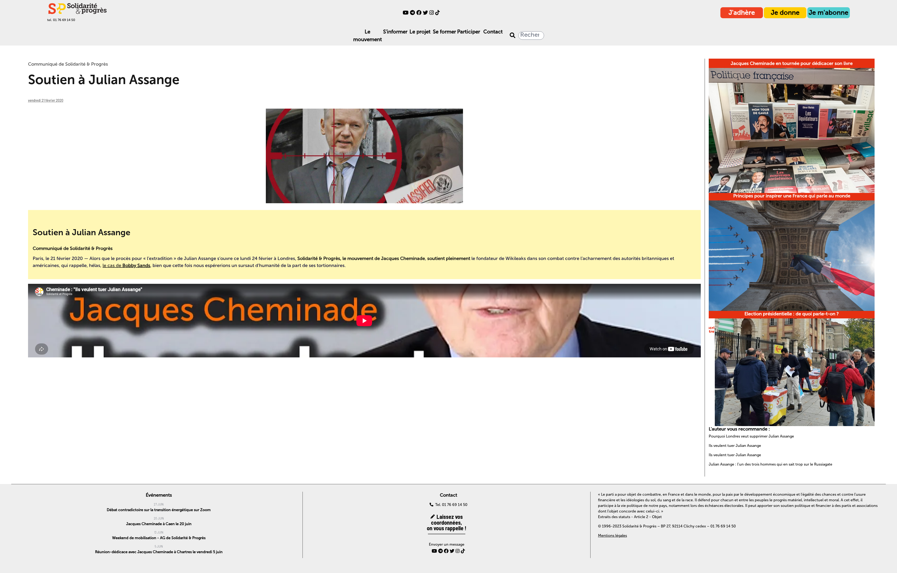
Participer (468, 31)
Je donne (785, 12)
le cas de (126, 265)
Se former (444, 31)
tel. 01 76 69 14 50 (61, 20)
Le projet (420, 31)
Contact (493, 31)
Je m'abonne (828, 12)
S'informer (395, 31)
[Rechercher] (512, 35)
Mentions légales (612, 535)
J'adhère (742, 12)
